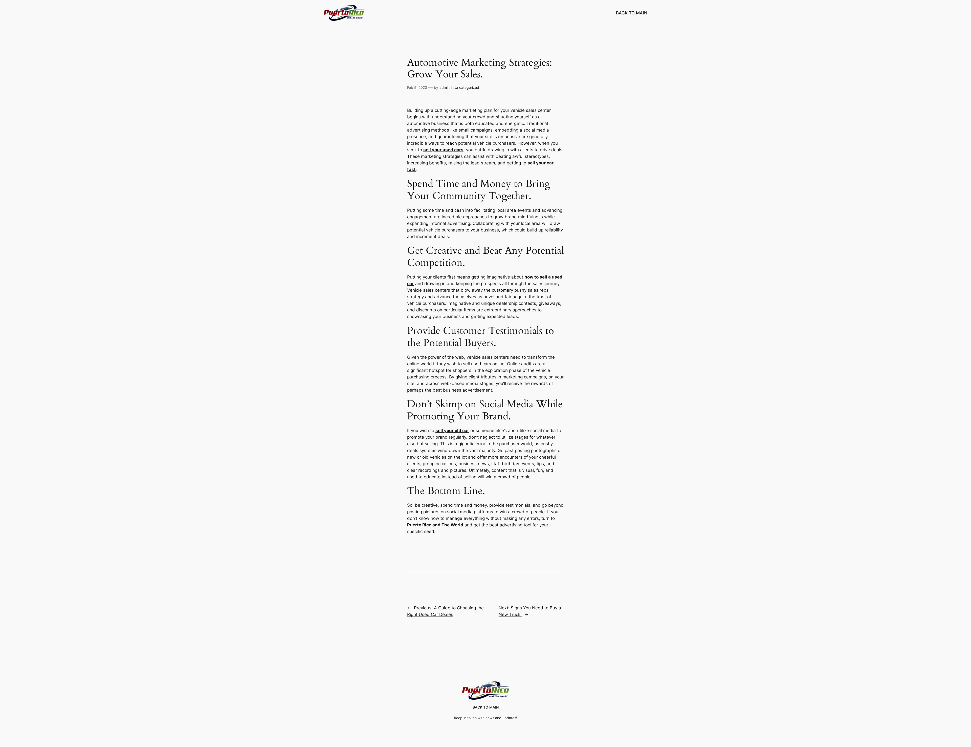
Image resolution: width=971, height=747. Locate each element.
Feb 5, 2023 (417, 87)
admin (444, 87)
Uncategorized (467, 87)
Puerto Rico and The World (435, 524)
